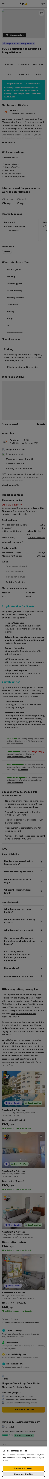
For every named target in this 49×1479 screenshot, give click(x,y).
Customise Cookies (23, 1474)
